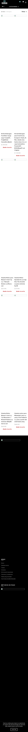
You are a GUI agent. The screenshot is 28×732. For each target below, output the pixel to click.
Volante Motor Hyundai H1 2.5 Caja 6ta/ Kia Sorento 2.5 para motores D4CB (20, 282)
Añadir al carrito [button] (7, 147)
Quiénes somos (5, 565)
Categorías (13, 6)
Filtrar (23, 11)
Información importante (7, 572)
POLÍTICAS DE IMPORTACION (8, 579)
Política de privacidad (6, 576)
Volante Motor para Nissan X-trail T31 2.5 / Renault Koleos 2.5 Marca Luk (7, 282)
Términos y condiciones (7, 574)
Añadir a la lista (12, 16)
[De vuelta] (3, 6)
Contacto (3, 570)
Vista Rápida (12, 19)
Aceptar (14, 729)
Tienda (3, 567)
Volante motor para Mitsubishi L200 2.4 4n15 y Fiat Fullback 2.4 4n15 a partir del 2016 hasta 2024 (20, 417)
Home (2, 563)
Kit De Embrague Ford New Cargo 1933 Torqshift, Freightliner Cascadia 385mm (6, 138)
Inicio (4, 11)
